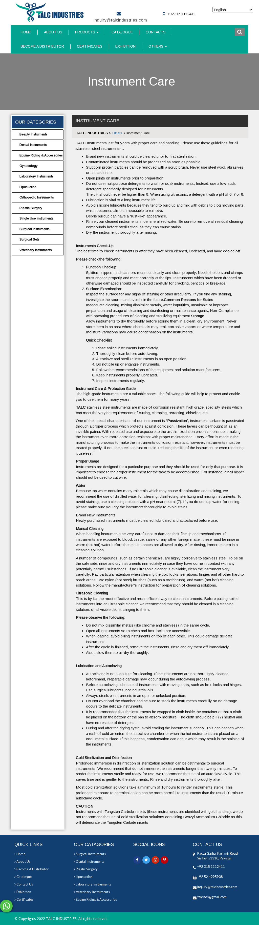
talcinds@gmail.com (212, 897)
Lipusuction (27, 187)
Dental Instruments (33, 145)
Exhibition (125, 46)
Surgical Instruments (34, 229)
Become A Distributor (42, 46)
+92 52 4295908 (210, 877)
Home (26, 32)
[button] (240, 32)
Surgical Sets (29, 239)
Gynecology (28, 166)
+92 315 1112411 (211, 866)
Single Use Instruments (36, 218)
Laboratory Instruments (36, 176)
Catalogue (122, 32)
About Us (53, 32)
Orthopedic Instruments (36, 197)
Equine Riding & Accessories (41, 155)
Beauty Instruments (33, 134)
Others (156, 46)
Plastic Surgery (30, 208)
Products (85, 32)
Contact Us (24, 884)
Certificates (89, 46)
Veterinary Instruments (35, 250)
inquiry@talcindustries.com (120, 20)
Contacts (155, 32)
